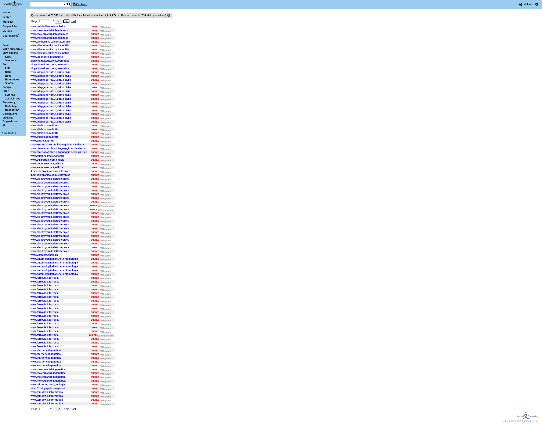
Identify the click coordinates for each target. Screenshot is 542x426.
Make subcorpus (13, 49)
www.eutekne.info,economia (47, 155)
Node (8, 75)
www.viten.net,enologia (44, 255)
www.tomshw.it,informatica (46, 392)
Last (73, 21)
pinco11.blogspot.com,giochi (47, 388)
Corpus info (10, 26)
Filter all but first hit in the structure (90, 15)
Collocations (10, 113)
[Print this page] (520, 4)
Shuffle (9, 83)
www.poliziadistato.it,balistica (48, 26)
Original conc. (11, 121)
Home (6, 12)
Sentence (11, 60)
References (12, 79)
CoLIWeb (81, 4)
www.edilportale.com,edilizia (47, 159)
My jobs (7, 31)
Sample (7, 87)
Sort (5, 64)
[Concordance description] (168, 15)
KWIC (8, 56)
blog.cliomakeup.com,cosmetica (49, 60)
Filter (6, 91)
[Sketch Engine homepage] (16, 4)
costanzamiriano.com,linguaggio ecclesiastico (58, 144)
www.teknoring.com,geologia (47, 384)
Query (45, 15)
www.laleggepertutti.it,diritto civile (50, 72)
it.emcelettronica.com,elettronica (50, 171)
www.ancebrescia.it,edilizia (46, 163)
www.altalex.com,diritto (44, 125)
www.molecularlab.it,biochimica (49, 30)
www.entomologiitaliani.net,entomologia (54, 258)
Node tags (11, 106)
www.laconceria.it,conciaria (47, 56)
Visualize (8, 117)
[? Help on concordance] (4, 125)
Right (8, 71)
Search (7, 17)
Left (7, 68)
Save (6, 45)
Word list (8, 21)
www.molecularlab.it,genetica (48, 369)
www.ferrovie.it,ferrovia (44, 277)
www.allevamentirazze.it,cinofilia (49, 45)
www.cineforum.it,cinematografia (50, 41)
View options (10, 52)
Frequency (9, 102)
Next (66, 21)
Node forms (12, 110)
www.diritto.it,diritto (42, 140)
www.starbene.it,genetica (45, 350)
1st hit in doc (12, 98)
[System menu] (536, 4)
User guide (9, 35)
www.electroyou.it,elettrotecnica (49, 178)
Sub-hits (10, 94)
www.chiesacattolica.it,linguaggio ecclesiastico (58, 148)
